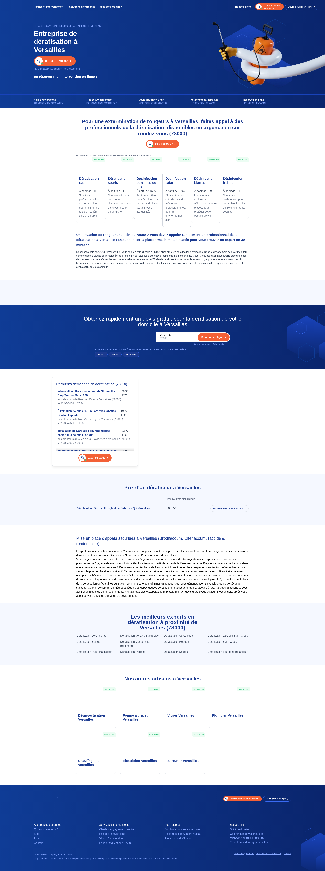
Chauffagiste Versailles (88, 763)
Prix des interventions (112, 833)
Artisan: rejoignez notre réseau (183, 833)
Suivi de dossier (239, 829)
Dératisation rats (89, 181)
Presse (38, 838)
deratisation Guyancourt (178, 635)
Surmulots (131, 354)
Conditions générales (244, 853)
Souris (115, 354)
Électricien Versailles (140, 761)
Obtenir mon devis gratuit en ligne (250, 842)
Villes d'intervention (111, 838)
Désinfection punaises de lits (147, 183)
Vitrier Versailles (180, 715)
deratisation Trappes (132, 651)
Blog (36, 833)
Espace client (243, 6)
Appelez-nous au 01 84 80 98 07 (244, 799)
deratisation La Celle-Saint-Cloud (228, 635)
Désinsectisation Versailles (91, 717)
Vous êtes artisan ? (110, 6)
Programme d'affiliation (178, 838)
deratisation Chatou (176, 651)
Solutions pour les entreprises (182, 829)
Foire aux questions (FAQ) (115, 843)
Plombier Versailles (227, 715)
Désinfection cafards (175, 181)
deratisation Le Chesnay (91, 635)
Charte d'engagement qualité (116, 829)
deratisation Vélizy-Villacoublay (139, 635)
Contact (38, 843)
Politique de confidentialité (268, 853)
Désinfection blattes (204, 181)
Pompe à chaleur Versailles (136, 717)
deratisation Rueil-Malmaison (94, 651)
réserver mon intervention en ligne (67, 76)
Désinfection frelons (233, 181)
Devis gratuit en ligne (300, 6)
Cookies (287, 853)
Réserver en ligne (212, 337)
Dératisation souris (117, 181)
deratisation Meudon (176, 641)
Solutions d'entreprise (82, 6)
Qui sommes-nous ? (46, 829)
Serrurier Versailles (183, 761)
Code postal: (166, 335)
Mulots (101, 354)
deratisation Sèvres (88, 641)
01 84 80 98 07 (56, 61)
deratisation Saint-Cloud (222, 641)
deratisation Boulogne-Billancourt (228, 651)
